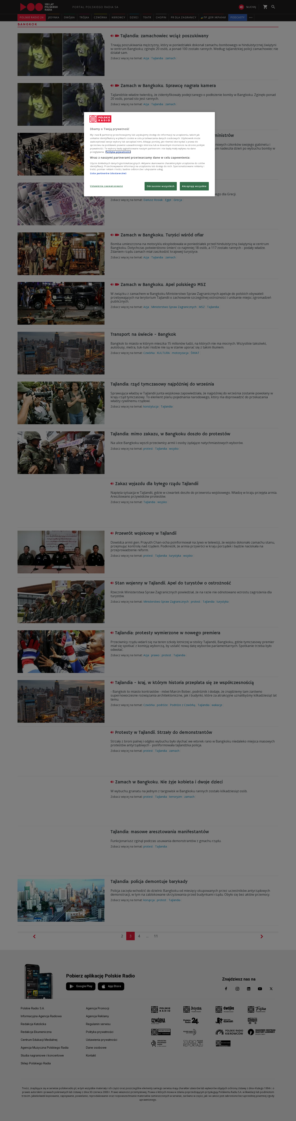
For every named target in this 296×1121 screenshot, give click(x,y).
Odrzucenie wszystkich (161, 186)
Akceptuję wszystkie (194, 186)
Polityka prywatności (118, 151)
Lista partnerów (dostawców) (108, 173)
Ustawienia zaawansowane (106, 185)
